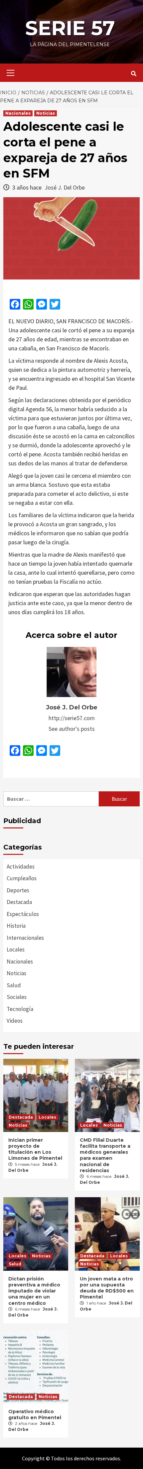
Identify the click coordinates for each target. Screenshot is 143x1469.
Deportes (18, 890)
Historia (16, 925)
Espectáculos (23, 914)
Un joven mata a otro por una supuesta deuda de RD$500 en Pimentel (107, 1288)
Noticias (45, 113)
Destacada (19, 902)
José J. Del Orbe (65, 187)
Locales (16, 949)
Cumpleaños (22, 878)
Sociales (17, 997)
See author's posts (72, 728)
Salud (14, 985)
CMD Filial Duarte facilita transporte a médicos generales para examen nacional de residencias (105, 1155)
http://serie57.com (72, 718)
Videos (15, 1020)
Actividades (21, 866)
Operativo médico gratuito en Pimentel (34, 1414)
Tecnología (20, 1009)
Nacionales (18, 113)
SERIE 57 (70, 28)
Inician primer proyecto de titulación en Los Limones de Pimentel (35, 1149)
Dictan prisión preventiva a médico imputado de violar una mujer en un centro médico (34, 1291)
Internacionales (25, 937)
